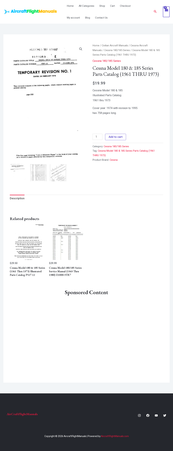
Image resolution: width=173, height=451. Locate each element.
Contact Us (101, 18)
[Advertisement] (86, 334)
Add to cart (115, 137)
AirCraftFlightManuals (22, 414)
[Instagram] (139, 415)
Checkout (125, 6)
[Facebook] (147, 415)
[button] (155, 11)
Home (70, 6)
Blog (87, 18)
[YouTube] (156, 415)
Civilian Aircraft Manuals (115, 45)
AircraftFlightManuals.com (115, 436)
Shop (102, 6)
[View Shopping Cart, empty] (166, 11)
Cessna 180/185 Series (117, 50)
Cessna (114, 160)
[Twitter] (164, 415)
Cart (112, 6)
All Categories (86, 6)
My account (73, 18)
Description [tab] (17, 198)
